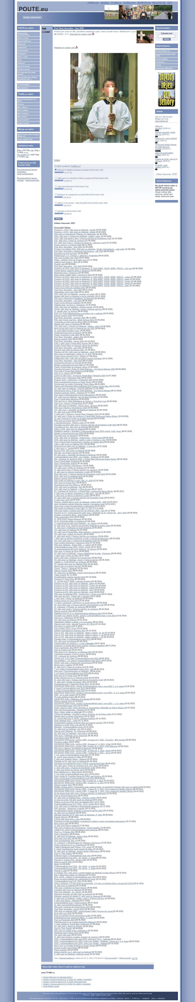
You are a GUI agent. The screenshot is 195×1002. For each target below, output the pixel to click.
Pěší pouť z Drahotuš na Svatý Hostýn (70, 888)
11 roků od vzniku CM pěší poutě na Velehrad (73, 800)
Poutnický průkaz (61, 742)
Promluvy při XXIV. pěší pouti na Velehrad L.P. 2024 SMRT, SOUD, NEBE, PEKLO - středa (92, 283)
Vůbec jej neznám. (158, 127)
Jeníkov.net (160, 62)
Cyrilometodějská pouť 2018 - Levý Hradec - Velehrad (76, 457)
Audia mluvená (23, 123)
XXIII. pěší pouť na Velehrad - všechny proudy (73, 307)
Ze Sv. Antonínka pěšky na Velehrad (69, 521)
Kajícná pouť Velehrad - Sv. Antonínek (70, 731)
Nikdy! (56, 864)
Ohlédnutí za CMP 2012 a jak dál (68, 725)
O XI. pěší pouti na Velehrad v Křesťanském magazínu (76, 806)
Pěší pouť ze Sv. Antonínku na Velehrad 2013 (73, 652)
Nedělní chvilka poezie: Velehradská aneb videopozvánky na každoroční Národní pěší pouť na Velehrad (97, 787)
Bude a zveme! (23, 38)
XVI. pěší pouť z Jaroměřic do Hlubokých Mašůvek (75, 410)
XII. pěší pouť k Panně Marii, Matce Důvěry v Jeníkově (77, 532)
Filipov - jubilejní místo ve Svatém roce (70, 260)
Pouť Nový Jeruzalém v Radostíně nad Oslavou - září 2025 (78, 251)
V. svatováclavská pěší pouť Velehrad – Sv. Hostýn (75, 523)
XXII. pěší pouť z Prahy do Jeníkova (69, 241)
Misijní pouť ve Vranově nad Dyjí (67, 566)
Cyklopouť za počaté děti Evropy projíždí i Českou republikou (79, 646)
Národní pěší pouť (24, 41)
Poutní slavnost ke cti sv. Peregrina (69, 845)
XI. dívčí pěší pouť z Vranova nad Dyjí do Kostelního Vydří (78, 680)
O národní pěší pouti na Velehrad (67, 890)
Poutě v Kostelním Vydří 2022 (66, 335)
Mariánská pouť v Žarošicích (66, 273)
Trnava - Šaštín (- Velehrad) (65, 568)
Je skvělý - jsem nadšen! (161, 166)
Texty (20, 60)
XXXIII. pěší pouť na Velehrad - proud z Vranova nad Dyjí (78, 309)
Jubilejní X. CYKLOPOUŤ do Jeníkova (70, 562)
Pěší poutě (22, 44)
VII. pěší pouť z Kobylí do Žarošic (68, 926)
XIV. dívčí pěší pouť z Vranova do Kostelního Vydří (75, 541)
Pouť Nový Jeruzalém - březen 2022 (69, 341)
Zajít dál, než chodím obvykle (66, 453)
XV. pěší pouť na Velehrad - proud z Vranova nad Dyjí (76, 560)
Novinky (21, 104)
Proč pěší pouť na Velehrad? (66, 436)
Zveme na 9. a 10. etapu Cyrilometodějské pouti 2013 (76, 658)
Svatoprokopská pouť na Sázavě (67, 333)
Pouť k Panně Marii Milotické (66, 399)
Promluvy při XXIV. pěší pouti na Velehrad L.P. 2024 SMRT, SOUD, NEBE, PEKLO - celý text (93, 268)
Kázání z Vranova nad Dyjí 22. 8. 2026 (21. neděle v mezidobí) (67, 980)
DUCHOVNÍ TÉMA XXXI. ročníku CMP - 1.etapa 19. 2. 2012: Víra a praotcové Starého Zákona (93, 791)
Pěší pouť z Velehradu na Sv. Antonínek (70, 736)
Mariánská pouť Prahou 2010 (66, 933)
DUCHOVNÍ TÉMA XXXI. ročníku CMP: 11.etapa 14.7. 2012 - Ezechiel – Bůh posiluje (89, 740)
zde (32, 150)
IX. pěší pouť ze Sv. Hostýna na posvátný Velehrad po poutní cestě (82, 526)
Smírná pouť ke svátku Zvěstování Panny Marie (74, 384)
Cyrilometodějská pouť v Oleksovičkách (70, 903)
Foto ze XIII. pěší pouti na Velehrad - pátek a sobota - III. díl (79, 633)
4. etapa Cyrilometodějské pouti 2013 (69, 688)
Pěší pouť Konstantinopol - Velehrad (69, 710)
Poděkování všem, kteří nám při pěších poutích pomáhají (78, 358)
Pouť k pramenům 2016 (64, 517)
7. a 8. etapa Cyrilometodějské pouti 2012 (71, 755)
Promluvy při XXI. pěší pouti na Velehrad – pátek (74, 352)
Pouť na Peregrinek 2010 (64, 920)
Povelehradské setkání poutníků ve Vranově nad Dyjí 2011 (78, 811)
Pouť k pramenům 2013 (64, 648)
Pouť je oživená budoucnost (65, 796)
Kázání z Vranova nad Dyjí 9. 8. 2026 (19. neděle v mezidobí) (67, 984)
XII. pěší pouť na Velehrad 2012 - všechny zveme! (75, 798)
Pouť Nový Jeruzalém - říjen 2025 (68, 247)
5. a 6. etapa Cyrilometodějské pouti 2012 (71, 774)
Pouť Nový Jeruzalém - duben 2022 (68, 337)
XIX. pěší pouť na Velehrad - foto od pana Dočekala (75, 397)
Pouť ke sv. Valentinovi (63, 618)
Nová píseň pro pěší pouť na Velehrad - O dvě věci (75, 446)
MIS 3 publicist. (23, 113)
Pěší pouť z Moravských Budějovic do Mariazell (74, 298)
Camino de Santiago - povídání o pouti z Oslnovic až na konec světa (82, 714)
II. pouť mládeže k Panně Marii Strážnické (71, 924)
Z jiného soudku (24, 69)
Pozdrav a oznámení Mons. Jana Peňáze (71, 515)
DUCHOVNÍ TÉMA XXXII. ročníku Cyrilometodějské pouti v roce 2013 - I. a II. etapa (89, 703)
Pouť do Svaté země (62, 650)
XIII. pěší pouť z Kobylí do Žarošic (68, 534)
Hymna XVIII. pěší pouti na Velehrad (69, 451)
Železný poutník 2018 (63, 478)
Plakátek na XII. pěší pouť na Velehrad (70, 761)
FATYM (158, 65)
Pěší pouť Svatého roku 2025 (66, 258)
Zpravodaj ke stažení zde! (81, 34)
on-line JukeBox (162, 59)
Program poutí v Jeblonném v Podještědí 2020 (73, 380)
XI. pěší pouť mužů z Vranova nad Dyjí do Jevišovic (76, 470)
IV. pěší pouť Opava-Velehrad (66, 826)
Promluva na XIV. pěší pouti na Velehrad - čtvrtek (74, 586)
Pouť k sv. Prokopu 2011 (64, 832)
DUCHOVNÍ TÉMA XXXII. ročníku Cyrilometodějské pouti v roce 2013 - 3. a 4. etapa (89, 693)
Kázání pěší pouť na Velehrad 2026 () (57, 977)
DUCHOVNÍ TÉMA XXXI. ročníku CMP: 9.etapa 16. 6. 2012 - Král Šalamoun (85, 746)
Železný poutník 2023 (63, 316)
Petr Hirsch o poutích (63, 626)
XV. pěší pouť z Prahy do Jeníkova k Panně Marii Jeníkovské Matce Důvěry (85, 416)
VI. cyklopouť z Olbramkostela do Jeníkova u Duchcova (77, 843)
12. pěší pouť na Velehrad (64, 813)
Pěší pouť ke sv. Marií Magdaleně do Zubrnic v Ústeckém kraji (80, 401)
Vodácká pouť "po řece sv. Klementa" (69, 305)
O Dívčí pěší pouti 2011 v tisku (67, 819)
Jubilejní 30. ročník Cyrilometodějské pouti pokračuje (76, 830)
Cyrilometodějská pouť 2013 (65, 706)
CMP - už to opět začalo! (64, 695)
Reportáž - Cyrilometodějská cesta (68, 727)
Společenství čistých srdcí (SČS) (165, 55)
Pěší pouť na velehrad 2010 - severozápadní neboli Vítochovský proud (83, 911)
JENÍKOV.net (144, 2)
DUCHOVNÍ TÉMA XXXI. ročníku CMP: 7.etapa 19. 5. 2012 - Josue (82, 753)
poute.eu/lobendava (25, 174)
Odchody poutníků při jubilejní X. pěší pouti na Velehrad (77, 896)
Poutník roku (59, 264)
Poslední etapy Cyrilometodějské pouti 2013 (72, 639)
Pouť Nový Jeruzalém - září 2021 (68, 348)
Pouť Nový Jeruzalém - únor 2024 (68, 290)
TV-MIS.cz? (76, 166)
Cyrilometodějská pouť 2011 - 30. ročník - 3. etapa (75, 858)
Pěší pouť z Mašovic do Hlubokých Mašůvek (72, 748)
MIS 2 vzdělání (23, 110)
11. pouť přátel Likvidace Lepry (67, 331)
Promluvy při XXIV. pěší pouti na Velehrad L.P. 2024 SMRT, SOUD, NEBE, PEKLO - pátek (91, 279)
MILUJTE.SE (159, 2)
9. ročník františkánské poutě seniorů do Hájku (73, 849)
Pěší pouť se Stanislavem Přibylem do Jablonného (75, 234)
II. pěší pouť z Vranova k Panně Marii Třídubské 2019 (76, 414)
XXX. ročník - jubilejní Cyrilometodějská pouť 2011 (75, 877)
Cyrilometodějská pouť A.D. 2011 (67, 881)
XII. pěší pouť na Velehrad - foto (67, 729)
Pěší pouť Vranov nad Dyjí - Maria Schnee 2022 (74, 320)
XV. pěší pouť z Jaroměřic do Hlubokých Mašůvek (75, 455)
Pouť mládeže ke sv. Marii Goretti (68, 772)
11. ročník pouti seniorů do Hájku (67, 757)
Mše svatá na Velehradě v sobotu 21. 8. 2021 (73, 354)
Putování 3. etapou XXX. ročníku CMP (70, 860)
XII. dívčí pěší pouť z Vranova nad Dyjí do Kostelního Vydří (79, 605)
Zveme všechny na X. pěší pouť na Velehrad (72, 952)
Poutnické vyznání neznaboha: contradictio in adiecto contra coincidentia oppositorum (89, 821)
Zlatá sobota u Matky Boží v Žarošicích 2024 (73, 275)
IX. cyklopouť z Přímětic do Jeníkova (69, 607)
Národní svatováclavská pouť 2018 (68, 433)
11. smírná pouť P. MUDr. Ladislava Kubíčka (72, 581)
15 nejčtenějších (24, 85)
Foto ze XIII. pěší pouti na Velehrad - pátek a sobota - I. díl (78, 637)
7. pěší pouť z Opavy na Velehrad (68, 598)
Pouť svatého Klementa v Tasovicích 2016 (71, 543)
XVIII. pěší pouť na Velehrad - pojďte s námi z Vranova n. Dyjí (80, 440)
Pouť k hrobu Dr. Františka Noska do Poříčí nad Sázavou (77, 776)
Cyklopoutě (22, 47)
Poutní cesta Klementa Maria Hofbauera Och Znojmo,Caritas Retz (81, 386)
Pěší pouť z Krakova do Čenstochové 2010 (72, 907)
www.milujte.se (161, 121)
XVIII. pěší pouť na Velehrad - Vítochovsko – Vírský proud (78, 438)
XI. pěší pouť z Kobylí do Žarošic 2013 (70, 682)
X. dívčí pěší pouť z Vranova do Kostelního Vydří (74, 768)
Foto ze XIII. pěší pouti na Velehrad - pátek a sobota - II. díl (78, 635)
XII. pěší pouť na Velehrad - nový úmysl (70, 733)
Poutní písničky (61, 950)
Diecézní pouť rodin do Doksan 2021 (69, 350)
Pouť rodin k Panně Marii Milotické (68, 371)
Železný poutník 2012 (63, 785)
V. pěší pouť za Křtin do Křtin (66, 556)
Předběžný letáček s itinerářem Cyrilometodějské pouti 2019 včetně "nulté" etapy (87, 431)
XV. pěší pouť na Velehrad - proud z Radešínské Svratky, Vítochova (82, 553)
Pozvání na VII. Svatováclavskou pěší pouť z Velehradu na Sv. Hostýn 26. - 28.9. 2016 (90, 513)
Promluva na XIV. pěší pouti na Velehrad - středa (74, 588)
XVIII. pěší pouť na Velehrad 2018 (68, 476)
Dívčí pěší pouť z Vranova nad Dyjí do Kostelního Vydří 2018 (79, 474)
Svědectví (21, 63)
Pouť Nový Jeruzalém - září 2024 (68, 266)
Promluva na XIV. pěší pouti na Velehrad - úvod (73, 592)
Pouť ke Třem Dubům (63, 853)
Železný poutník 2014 (63, 611)
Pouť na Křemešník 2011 (64, 841)
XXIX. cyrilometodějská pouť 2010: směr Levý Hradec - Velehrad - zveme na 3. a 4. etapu (91, 941)
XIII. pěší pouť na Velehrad (65, 641)
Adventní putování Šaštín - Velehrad (69, 393)
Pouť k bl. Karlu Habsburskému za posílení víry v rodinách (78, 313)
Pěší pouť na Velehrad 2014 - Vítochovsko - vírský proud (77, 594)
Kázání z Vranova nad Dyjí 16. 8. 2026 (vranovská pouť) (65, 982)
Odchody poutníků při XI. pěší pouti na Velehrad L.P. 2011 (78, 815)
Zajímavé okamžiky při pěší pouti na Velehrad (73, 894)
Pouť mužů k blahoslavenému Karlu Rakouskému (74, 395)
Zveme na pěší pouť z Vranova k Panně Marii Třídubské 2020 (79, 376)
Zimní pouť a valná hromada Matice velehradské (74, 506)
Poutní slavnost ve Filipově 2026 (67, 245)
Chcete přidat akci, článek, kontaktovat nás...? (27, 78)
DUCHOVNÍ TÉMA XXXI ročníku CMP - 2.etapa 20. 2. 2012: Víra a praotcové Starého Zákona (93, 789)
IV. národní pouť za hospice (65, 311)
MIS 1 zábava (22, 107)
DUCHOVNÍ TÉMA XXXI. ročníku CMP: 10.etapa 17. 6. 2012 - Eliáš (82, 744)
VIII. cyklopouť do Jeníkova (65, 656)
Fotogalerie (22, 54)
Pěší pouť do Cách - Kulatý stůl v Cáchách (72, 596)
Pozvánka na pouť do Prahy (65, 253)
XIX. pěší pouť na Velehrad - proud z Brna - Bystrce (75, 406)
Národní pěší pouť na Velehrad (67, 324)
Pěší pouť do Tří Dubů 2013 (65, 676)
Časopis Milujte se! (163, 51)
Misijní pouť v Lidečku (63, 665)
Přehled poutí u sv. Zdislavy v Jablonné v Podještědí (76, 256)
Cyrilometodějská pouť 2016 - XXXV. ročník (72, 547)
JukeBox (104, 2)
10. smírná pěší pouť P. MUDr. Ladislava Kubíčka (74, 718)
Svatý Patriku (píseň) (51, 986)
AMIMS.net (93, 2)
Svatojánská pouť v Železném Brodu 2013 (71, 684)
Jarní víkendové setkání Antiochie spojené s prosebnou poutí (79, 504)
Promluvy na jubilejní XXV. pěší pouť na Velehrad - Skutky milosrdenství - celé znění (89, 249)
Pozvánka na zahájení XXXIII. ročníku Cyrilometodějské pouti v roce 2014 (85, 616)
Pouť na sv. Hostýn (62, 373)
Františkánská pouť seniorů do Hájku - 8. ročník (74, 918)
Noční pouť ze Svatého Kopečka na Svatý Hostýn (75, 946)
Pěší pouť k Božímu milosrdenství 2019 (70, 408)
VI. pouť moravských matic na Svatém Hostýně (74, 418)
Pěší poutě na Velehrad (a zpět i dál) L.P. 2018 (73, 481)
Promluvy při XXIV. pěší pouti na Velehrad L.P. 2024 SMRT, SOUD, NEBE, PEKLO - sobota (92, 277)
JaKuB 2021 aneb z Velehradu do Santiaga (72, 699)
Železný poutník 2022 (63, 339)
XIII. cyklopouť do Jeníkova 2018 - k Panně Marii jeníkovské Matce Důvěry (85, 459)
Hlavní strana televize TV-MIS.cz (27, 100)
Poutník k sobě (60, 871)
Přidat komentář (125, 958)
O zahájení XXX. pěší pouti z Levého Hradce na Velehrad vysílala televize (85, 873)
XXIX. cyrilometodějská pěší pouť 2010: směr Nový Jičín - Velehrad (82, 939)
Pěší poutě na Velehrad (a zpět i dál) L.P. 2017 (73, 508)
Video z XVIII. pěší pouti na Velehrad (69, 429)
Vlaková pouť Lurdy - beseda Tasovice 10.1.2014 (74, 624)
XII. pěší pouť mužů (62, 412)
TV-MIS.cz (116, 2)
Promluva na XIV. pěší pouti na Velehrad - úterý (74, 590)
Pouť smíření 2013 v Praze (65, 628)
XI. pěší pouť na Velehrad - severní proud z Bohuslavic (76, 851)
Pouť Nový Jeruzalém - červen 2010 (69, 909)
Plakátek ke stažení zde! (64, 48)
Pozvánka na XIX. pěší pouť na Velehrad (71, 427)
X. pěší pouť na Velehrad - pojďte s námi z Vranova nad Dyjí (79, 898)
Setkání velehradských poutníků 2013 (69, 631)
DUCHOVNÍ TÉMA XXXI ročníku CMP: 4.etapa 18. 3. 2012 (78, 781)
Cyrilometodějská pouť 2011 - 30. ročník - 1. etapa (75, 868)
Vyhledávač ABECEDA (164, 68)
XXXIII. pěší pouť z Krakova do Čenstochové (73, 663)
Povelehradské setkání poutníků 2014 (69, 577)
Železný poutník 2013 (63, 701)
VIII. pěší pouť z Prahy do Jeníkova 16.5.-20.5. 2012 (76, 766)
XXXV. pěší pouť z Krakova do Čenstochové (72, 558)
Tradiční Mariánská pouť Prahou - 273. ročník (73, 847)
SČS (169, 2)
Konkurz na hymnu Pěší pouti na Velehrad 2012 (74, 802)
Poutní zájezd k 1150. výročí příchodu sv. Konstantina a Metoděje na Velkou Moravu (89, 708)
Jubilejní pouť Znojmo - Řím (66, 262)
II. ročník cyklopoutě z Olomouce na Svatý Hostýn (75, 603)
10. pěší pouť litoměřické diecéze (68, 905)
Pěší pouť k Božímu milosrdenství (68, 466)
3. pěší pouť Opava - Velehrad (67, 901)
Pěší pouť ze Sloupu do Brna (66, 551)
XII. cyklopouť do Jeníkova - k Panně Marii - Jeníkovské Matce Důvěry (83, 491)
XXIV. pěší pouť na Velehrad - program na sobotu (74, 294)
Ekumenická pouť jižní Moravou (67, 485)
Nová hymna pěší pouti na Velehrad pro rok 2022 (74, 328)
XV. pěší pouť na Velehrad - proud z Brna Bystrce (74, 573)
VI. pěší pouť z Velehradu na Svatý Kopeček (73, 528)
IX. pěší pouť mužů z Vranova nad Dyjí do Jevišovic (76, 536)
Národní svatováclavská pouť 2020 (68, 365)
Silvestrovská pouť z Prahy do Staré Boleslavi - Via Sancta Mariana (82, 391)
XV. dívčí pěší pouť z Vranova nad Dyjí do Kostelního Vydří (79, 498)
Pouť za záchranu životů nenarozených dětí (72, 916)
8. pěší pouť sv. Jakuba (64, 448)
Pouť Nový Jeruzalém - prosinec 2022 (69, 318)
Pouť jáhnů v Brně (61, 738)
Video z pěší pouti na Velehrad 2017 (69, 444)
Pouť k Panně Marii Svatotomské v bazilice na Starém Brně (79, 442)
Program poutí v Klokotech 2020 (67, 378)
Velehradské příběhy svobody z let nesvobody (73, 622)
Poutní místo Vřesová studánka (67, 303)
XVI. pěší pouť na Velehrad (65, 530)
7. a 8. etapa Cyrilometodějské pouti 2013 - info (73, 669)
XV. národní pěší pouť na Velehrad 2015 (70, 564)
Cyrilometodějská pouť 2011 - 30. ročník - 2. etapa (75, 866)
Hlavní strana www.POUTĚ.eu (24, 34)
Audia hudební (23, 120)
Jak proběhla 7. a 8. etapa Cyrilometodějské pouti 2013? (77, 661)
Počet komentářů (111, 958)
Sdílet (57, 160)
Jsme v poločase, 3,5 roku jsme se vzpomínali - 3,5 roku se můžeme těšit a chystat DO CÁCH (93, 883)
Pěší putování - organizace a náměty (69, 808)
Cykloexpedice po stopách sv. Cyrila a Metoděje (74, 643)
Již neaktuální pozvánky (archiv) (27, 73)
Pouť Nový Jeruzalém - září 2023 (68, 301)
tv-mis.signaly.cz (23, 153)
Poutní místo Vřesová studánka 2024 (69, 288)
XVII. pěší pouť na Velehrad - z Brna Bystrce (72, 489)
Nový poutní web (61, 823)
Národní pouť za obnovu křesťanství (69, 716)
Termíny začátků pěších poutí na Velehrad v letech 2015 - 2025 (80, 502)
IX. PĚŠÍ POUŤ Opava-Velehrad (67, 519)
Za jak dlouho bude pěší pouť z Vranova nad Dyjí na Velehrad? (80, 793)
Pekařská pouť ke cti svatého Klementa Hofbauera (75, 922)
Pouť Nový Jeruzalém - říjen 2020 (68, 361)
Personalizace (23, 88)
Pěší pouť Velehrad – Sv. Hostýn (67, 892)
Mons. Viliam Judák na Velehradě (68, 712)
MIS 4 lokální (22, 117)
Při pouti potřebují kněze (64, 697)
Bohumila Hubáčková (66, 958)
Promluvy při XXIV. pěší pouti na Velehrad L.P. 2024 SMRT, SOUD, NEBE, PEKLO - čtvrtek (92, 281)
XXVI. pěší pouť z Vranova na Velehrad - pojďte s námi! (77, 236)
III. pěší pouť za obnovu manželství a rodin (72, 472)
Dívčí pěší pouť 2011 (62, 838)
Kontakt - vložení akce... (32, 17)
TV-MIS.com (129, 2)
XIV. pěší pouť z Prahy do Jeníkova (69, 468)
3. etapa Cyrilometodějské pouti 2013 (69, 691)
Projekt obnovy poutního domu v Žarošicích (72, 271)
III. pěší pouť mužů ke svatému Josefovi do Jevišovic (76, 937)
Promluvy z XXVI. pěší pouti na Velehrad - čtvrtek (75, 230)
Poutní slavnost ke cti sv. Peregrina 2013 (71, 678)
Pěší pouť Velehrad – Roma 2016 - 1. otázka (72, 545)
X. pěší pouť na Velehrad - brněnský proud (71, 954)
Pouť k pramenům (61, 834)
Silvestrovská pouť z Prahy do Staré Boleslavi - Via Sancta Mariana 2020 (84, 369)
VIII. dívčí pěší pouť (62, 935)
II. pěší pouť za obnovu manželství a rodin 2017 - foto (76, 493)
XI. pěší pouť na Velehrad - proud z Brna (71, 836)
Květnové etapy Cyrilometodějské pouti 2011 (72, 856)
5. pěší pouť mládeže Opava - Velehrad (70, 759)
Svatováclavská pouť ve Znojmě (67, 363)
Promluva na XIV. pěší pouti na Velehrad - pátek (74, 583)
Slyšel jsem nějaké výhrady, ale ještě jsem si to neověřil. (166, 147)
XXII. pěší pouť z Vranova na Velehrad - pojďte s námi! (77, 326)
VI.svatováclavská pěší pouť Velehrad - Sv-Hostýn (75, 549)
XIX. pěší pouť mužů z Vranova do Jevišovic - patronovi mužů (80, 243)
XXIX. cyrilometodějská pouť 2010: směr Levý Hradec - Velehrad (81, 943)
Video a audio (23, 57)
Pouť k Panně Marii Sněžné (65, 463)
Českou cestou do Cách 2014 (66, 601)
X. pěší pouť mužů (62, 500)
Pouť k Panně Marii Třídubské (66, 461)
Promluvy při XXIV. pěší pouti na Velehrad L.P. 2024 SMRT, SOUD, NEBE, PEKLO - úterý (91, 286)
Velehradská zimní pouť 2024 (66, 292)
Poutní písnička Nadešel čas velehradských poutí (74, 879)
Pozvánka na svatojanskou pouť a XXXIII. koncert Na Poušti (79, 763)
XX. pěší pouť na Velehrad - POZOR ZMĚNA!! (73, 388)
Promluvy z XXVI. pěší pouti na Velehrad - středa (74, 232)
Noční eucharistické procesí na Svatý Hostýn (73, 382)
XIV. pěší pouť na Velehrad (65, 620)
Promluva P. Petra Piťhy (64, 579)
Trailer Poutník (60, 575)
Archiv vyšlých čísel (25, 139)
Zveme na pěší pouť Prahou (66, 948)
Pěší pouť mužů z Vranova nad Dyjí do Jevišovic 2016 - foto (79, 511)
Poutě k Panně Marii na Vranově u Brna (70, 346)
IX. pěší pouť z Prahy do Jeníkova (68, 667)
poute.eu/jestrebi (32, 180)
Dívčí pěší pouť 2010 (63, 913)
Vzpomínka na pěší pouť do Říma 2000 (70, 322)
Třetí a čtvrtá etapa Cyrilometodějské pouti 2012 (74, 778)
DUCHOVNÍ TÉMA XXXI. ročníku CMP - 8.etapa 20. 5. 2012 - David (82, 751)
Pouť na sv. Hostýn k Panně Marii (68, 403)
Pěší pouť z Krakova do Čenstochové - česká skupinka (77, 828)
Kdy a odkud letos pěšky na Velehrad (69, 875)
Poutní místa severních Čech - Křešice (70, 356)
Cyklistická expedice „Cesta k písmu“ (69, 654)
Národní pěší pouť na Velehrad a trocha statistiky (74, 296)
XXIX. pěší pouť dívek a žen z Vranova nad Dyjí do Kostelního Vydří (82, 238)
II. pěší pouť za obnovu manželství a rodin (71, 496)
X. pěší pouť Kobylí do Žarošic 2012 (69, 770)
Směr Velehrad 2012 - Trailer (66, 721)
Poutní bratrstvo (24, 66)
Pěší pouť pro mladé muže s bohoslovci (70, 931)
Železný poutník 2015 (63, 571)
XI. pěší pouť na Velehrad (64, 886)
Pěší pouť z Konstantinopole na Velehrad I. (72, 671)
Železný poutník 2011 (63, 862)
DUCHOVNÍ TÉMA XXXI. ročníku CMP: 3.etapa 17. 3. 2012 (79, 783)
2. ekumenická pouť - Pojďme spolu (69, 423)
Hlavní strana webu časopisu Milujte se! (28, 135)
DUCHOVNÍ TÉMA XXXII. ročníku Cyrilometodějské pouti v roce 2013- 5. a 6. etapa (89, 686)
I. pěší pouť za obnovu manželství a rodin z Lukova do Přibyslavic (81, 538)
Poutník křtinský (61, 817)
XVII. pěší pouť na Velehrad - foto (68, 487)
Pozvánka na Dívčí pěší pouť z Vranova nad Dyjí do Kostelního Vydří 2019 (85, 425)
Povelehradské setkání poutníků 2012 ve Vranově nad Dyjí (78, 723)
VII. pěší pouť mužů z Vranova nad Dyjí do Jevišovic (76, 609)
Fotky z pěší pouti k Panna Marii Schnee (71, 343)
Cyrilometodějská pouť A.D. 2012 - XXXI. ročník (74, 804)
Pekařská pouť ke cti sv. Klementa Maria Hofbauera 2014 (77, 613)
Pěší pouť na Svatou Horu (65, 421)
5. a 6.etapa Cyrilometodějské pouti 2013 (71, 673)
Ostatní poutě (23, 50)
